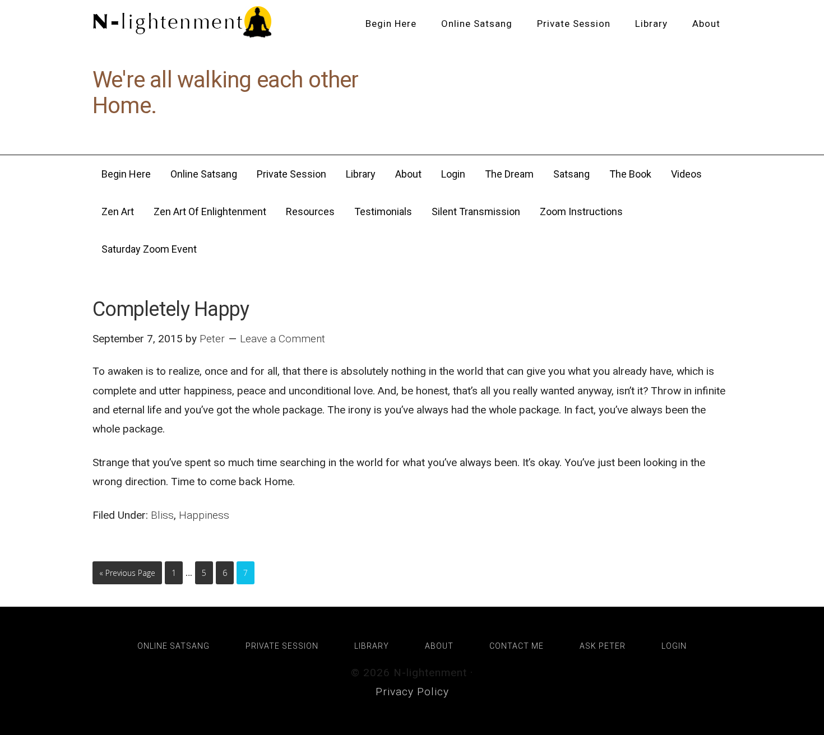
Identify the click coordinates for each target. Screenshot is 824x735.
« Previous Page (127, 572)
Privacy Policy (412, 691)
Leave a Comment (282, 338)
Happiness (204, 515)
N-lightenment (182, 22)
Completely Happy (170, 309)
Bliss (162, 515)
